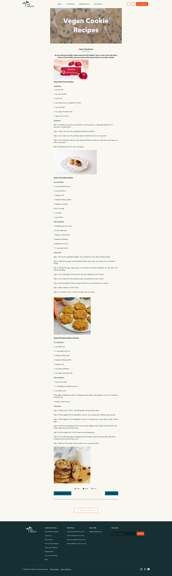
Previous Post (62, 493)
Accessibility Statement (52, 531)
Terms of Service (66, 569)
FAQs (46, 559)
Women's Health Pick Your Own (76, 539)
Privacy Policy (49, 539)
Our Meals (97, 4)
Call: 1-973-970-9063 (51, 555)
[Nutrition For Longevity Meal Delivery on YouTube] (148, 569)
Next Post (111, 493)
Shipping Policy (49, 551)
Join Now (140, 533)
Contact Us (48, 535)
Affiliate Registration (95, 531)
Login (131, 4)
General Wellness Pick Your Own (76, 543)
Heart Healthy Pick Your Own (75, 535)
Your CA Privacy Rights (51, 543)
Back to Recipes (87, 510)
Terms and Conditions (51, 547)
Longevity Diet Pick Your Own (76, 531)
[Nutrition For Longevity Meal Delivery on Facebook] (145, 569)
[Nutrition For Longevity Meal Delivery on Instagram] (141, 569)
